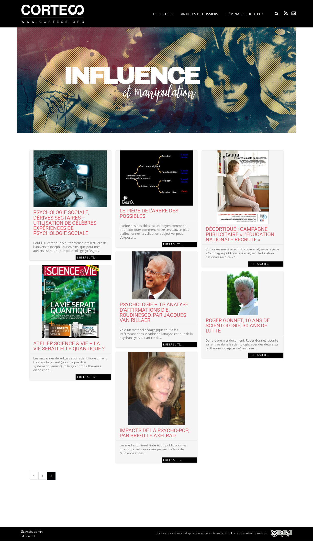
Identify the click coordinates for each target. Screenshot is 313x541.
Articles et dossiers (199, 14)
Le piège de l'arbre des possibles (149, 213)
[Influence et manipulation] (156, 80)
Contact (29, 536)
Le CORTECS (163, 14)
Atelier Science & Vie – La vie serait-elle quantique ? (69, 346)
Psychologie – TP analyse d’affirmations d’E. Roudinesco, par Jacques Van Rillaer (154, 312)
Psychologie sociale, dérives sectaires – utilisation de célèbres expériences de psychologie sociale (64, 222)
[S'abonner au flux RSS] (286, 13)
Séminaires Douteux (244, 14)
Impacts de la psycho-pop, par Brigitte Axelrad (154, 433)
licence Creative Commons (249, 533)
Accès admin (33, 531)
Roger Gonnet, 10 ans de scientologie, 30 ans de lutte (238, 325)
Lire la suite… (86, 257)
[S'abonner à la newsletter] (293, 13)
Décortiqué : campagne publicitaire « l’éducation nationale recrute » (240, 234)
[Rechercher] (276, 14)
